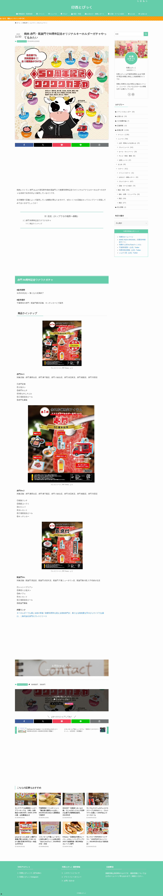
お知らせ (122, 116)
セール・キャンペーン (128, 151)
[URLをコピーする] (99, 145)
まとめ (122, 164)
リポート (123, 169)
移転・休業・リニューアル (129, 194)
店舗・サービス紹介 (127, 186)
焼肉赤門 (42, 684)
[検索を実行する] (146, 34)
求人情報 (121, 207)
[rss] (143, 1)
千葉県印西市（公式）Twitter (129, 247)
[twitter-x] (137, 1)
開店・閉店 (123, 190)
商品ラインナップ (36, 223)
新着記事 (123, 130)
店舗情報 (122, 125)
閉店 (122, 198)
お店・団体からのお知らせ (129, 143)
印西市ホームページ (126, 237)
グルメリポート (126, 181)
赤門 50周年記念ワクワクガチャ (38, 220)
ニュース (123, 139)
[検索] (146, 1)
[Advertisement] (62, 165)
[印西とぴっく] (81, 7)
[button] (24, 145)
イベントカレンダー (126, 112)
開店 (122, 203)
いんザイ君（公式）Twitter (128, 253)
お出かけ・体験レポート (128, 177)
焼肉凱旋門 (34, 684)
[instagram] (140, 1)
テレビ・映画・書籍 (127, 156)
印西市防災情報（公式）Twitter (130, 250)
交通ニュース (125, 160)
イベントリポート (126, 173)
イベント (123, 134)
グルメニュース (22, 41)
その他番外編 (123, 121)
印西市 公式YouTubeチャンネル (130, 245)
